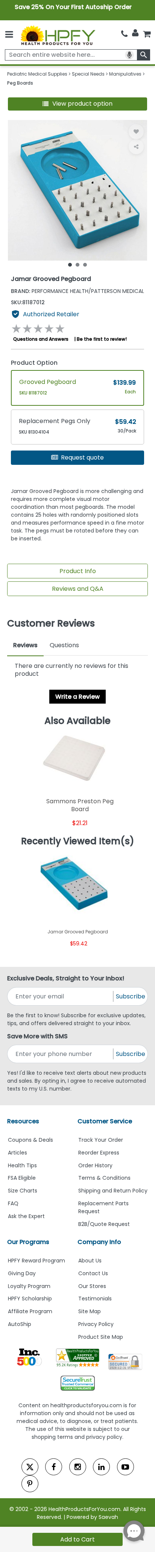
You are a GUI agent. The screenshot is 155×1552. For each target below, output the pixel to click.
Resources (23, 1121)
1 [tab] (70, 264)
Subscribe (130, 996)
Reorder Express (98, 1152)
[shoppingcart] (146, 33)
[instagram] (77, 1466)
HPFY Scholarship (30, 1298)
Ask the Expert (26, 1216)
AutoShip (19, 1324)
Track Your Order (100, 1140)
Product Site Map (100, 1337)
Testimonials (95, 1298)
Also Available (77, 721)
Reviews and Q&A (77, 588)
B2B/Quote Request (104, 1224)
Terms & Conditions (104, 1178)
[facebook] (53, 1466)
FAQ (13, 1203)
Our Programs (28, 1242)
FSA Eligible (22, 1178)
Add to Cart (77, 1539)
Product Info (77, 571)
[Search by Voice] (129, 54)
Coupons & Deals (30, 1140)
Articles (17, 1152)
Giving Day (22, 1273)
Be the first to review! (102, 339)
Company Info (99, 1242)
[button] (77, 104)
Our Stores (92, 1286)
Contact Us (93, 1273)
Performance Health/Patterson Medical (77, 291)
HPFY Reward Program (36, 1260)
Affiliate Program (30, 1311)
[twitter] (29, 1466)
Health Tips (22, 1165)
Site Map (89, 1311)
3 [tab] (85, 264)
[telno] (124, 33)
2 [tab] (77, 264)
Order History (95, 1165)
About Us (90, 1260)
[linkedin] (101, 1466)
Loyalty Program (29, 1286)
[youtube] (125, 1466)
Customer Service (105, 1121)
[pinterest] (29, 1483)
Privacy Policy (96, 1324)
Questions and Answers (40, 339)
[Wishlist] (136, 131)
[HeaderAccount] (135, 33)
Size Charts (22, 1190)
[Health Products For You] (57, 35)
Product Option (34, 362)
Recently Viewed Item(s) (77, 841)
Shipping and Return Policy (112, 1190)
